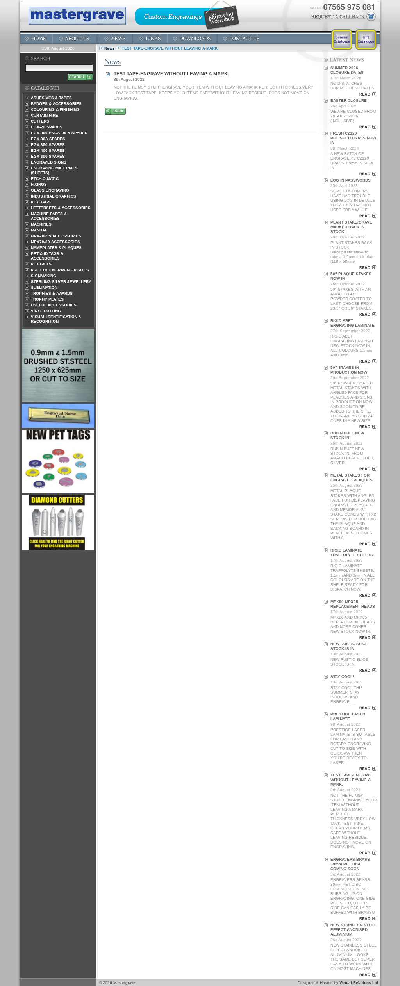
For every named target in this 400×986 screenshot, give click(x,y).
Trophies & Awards (52, 293)
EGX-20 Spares (46, 127)
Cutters (40, 121)
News (109, 48)
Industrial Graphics (53, 196)
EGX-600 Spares (48, 156)
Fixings (39, 184)
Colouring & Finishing (55, 109)
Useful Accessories (54, 305)
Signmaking (43, 276)
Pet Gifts (41, 264)
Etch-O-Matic (45, 178)
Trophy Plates (47, 299)
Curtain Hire (44, 115)
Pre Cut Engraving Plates (60, 270)
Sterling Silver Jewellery (61, 281)
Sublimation (44, 287)
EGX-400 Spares (48, 150)
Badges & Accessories (56, 103)
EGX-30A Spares (48, 139)
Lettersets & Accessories (61, 208)
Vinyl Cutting (46, 311)
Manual (39, 230)
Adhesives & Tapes (51, 98)
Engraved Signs (48, 162)
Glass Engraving (50, 190)
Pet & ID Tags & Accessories (47, 255)
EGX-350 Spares (48, 144)
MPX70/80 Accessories (55, 242)
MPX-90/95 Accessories (56, 236)
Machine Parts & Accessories (49, 216)
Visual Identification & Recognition (56, 319)
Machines (41, 224)
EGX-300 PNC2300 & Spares (59, 133)
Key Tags (41, 202)
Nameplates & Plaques (56, 248)
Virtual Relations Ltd (358, 983)
